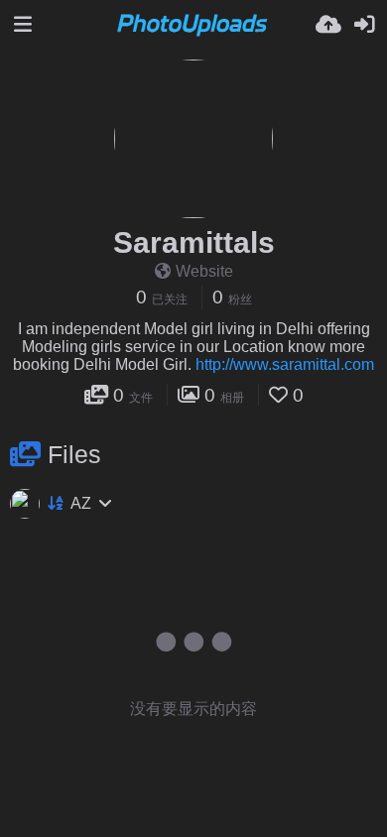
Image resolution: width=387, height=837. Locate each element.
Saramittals (194, 242)
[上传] (328, 25)
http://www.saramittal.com (284, 364)
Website (204, 271)
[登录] (364, 25)
